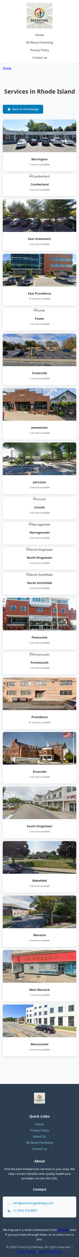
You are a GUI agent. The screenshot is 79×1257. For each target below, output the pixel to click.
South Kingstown (39, 826)
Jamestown (39, 428)
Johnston (39, 482)
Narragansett (40, 532)
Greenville (39, 373)
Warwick (39, 935)
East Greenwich (39, 239)
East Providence (39, 293)
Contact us (39, 58)
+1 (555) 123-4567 (25, 1211)
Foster (39, 319)
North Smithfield (39, 583)
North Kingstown (39, 558)
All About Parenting (39, 42)
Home (39, 35)
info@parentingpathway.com (33, 1203)
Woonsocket (39, 1044)
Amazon (63, 1230)
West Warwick (39, 990)
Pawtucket (39, 637)
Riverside (39, 772)
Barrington (39, 159)
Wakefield (39, 881)
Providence (39, 717)
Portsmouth (40, 663)
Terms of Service (50, 1252)
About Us (39, 1136)
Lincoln (39, 507)
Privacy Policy (39, 50)
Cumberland (39, 184)
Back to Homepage (25, 109)
